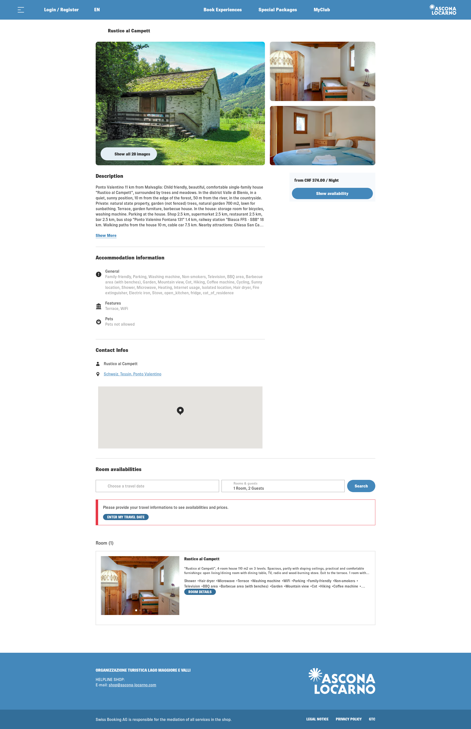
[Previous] (100, 31)
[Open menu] (21, 9)
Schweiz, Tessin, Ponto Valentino (132, 373)
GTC (372, 719)
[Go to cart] (33, 9)
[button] (136, 610)
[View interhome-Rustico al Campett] (180, 103)
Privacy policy (349, 719)
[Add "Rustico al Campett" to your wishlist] (370, 31)
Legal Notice (317, 719)
